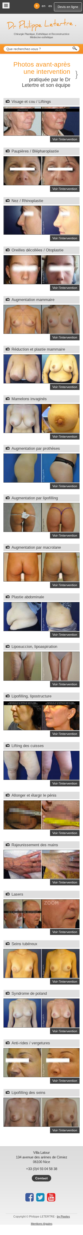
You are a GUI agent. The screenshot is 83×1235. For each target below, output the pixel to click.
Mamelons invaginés (29, 399)
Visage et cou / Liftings (31, 101)
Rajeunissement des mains (35, 845)
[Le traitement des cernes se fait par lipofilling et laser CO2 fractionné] (41, 1062)
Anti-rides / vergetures (31, 1043)
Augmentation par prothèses (36, 448)
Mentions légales (41, 1223)
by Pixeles (63, 1216)
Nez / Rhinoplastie (27, 201)
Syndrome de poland (29, 993)
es (50, 6)
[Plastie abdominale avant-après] (41, 616)
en (43, 6)
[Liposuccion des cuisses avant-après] (41, 666)
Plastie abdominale (28, 597)
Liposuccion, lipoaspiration (34, 646)
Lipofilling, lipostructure (31, 696)
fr (37, 6)
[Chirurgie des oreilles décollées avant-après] (41, 269)
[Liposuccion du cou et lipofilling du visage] (41, 715)
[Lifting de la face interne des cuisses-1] (41, 765)
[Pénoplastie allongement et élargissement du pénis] (41, 814)
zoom (35, 130)
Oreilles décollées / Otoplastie (37, 250)
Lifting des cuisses (28, 746)
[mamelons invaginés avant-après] (41, 418)
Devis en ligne (68, 7)
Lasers (17, 894)
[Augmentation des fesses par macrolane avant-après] (41, 567)
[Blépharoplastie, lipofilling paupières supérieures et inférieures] (41, 170)
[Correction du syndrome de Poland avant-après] (41, 1013)
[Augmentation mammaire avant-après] (41, 319)
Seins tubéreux (24, 944)
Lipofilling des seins (28, 1092)
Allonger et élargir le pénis (34, 795)
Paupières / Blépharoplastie (35, 151)
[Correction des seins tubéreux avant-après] (41, 963)
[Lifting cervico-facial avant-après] (41, 121)
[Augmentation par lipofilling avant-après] (41, 1112)
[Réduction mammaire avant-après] (41, 368)
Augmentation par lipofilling (35, 498)
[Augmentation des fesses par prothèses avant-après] (41, 468)
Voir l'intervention (64, 139)
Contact (41, 1178)
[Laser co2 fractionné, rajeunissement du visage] (41, 913)
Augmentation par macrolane (36, 547)
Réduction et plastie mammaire (38, 349)
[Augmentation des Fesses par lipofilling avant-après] (41, 517)
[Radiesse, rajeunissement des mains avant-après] (41, 864)
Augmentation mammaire (33, 300)
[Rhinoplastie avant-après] (41, 220)
